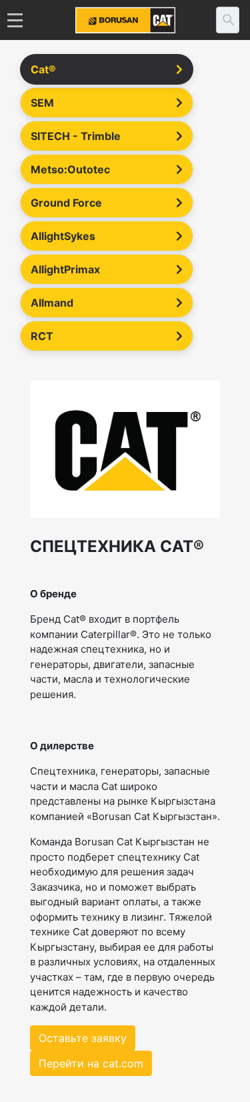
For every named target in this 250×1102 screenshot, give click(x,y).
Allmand (52, 302)
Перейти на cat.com (91, 1063)
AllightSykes (63, 236)
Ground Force (66, 202)
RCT (42, 336)
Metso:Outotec (70, 169)
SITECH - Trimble (76, 136)
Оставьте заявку (83, 1038)
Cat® (43, 69)
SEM (42, 102)
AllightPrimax (65, 269)
